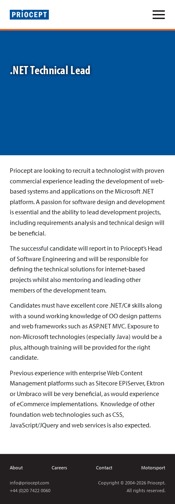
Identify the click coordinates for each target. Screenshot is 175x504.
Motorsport (153, 467)
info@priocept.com (29, 483)
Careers (59, 467)
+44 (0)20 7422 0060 (30, 490)
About (16, 467)
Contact (104, 467)
